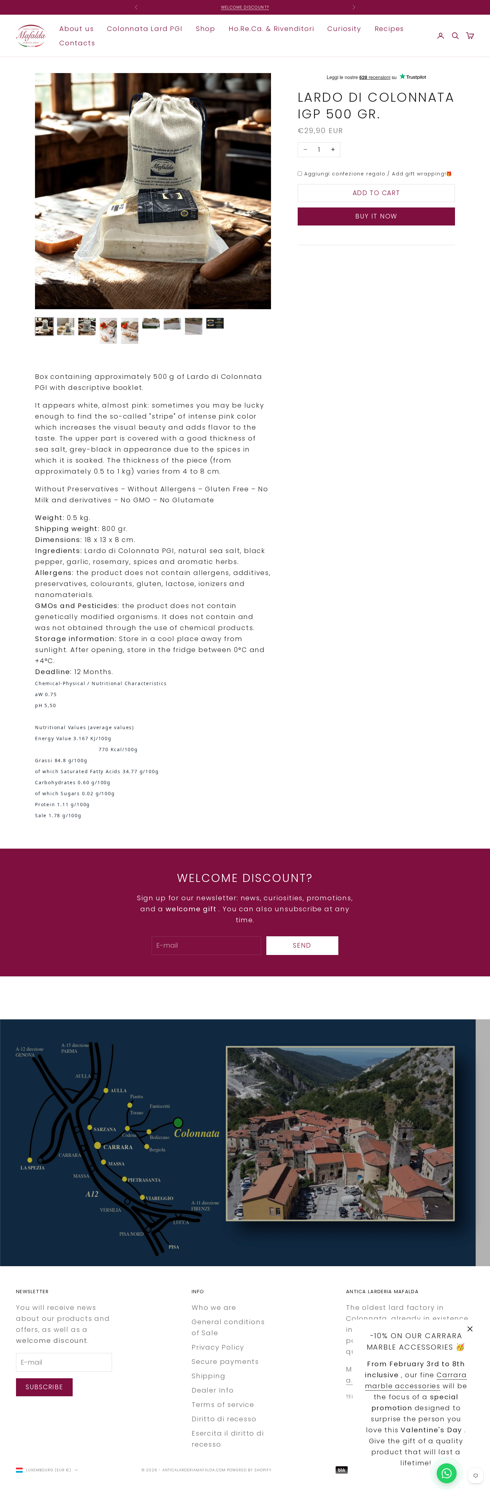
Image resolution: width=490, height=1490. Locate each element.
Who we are (214, 1307)
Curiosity (344, 28)
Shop (205, 28)
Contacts (77, 42)
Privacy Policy (218, 1347)
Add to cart (376, 192)
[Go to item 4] (108, 331)
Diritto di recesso (224, 1419)
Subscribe (44, 1387)
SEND (302, 945)
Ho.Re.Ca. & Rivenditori (271, 28)
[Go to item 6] (151, 323)
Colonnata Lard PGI (144, 28)
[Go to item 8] (193, 326)
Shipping (208, 1376)
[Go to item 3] (87, 326)
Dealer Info (213, 1390)
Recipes (389, 28)
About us (76, 28)
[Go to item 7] (172, 323)
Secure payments (225, 1361)
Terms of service (223, 1404)
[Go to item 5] (129, 331)
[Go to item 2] (65, 326)
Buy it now (376, 216)
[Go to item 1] (44, 326)
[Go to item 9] (215, 323)
